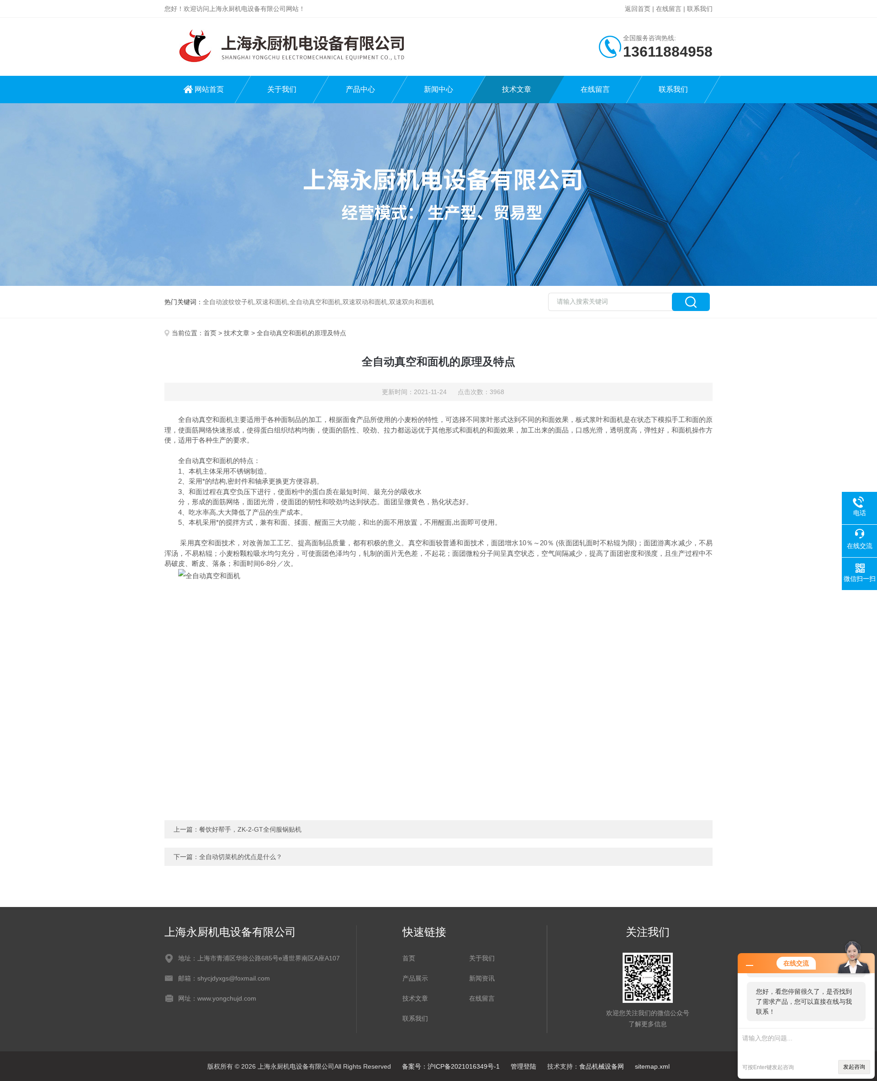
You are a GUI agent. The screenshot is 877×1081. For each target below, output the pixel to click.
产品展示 (415, 978)
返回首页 (637, 8)
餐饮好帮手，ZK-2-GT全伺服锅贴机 (250, 829)
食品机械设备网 (601, 1066)
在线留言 (669, 8)
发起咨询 (854, 1067)
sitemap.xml (652, 1066)
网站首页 (209, 89)
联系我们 (700, 8)
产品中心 (360, 89)
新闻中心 (438, 89)
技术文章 (516, 89)
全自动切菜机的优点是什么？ (240, 856)
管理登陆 (523, 1066)
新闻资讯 (482, 978)
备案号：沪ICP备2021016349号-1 (451, 1066)
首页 (210, 333)
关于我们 (281, 89)
